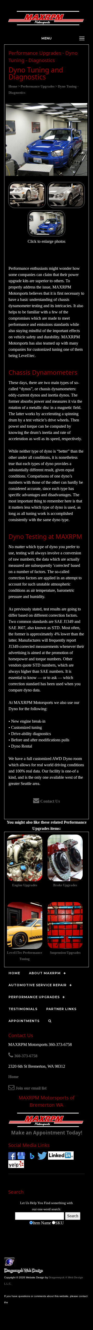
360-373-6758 (25, 1056)
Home (13, 1076)
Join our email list (30, 1088)
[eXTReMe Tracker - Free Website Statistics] (9, 1264)
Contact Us (49, 801)
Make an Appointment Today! (46, 1132)
